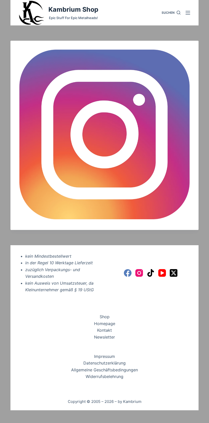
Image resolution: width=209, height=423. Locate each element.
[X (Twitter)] (173, 273)
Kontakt (104, 330)
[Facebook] (128, 273)
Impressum (104, 356)
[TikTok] (150, 273)
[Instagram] (139, 273)
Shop (105, 316)
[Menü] (188, 12)
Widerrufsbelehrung (104, 376)
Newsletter (104, 337)
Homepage (104, 323)
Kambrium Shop (73, 9)
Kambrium (132, 401)
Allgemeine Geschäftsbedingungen (104, 369)
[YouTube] (162, 273)
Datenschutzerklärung (104, 363)
